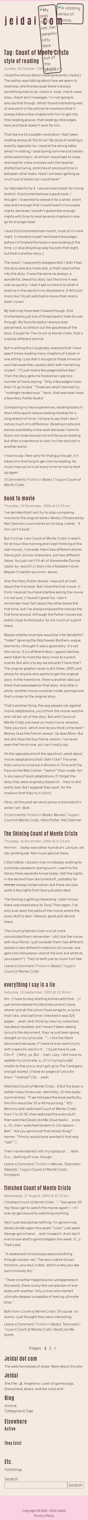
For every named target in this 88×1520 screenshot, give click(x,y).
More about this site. (67, 1365)
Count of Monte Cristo (21, 819)
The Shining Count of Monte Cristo (41, 834)
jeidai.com (35, 22)
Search (11, 1479)
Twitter (34, 1450)
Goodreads (16, 1436)
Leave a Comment (19, 965)
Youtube (16, 1450)
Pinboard (43, 1436)
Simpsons (12, 1174)
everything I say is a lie (29, 985)
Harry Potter (50, 819)
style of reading (21, 61)
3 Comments (14, 479)
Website (10, 1169)
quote (9, 1334)
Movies (59, 814)
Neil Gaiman (71, 819)
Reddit (52, 1436)
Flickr (25, 1450)
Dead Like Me (63, 1329)
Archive (11, 1405)
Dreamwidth (8, 1436)
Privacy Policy (44, 1515)
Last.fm (25, 1436)
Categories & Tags (19, 1410)
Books (47, 479)
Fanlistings (13, 1469)
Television (72, 1163)
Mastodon (34, 1436)
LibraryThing (8, 1450)
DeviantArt (43, 1450)
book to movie (19, 499)
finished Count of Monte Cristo (37, 1188)
